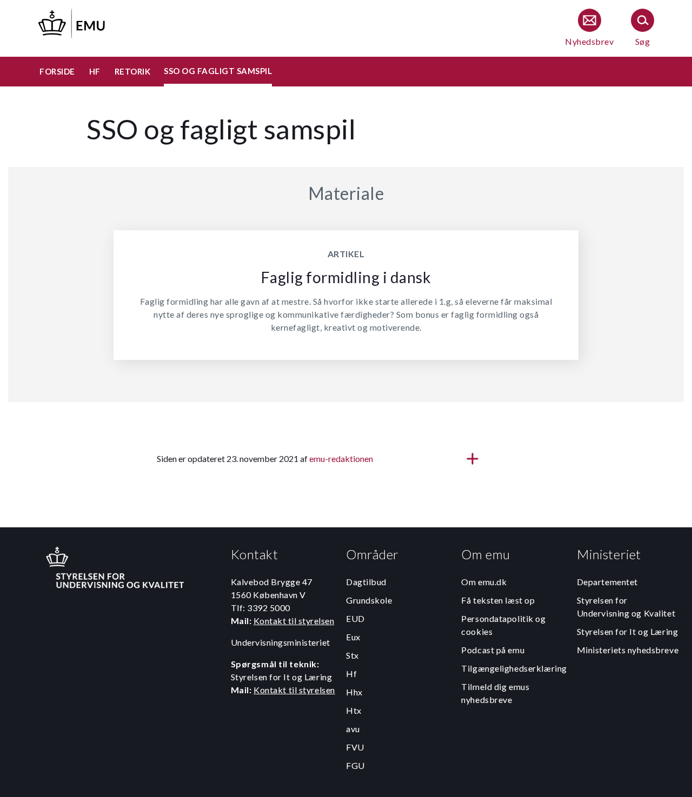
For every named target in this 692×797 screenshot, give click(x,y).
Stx (352, 655)
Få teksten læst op (498, 600)
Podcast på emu (492, 650)
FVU (355, 747)
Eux (353, 637)
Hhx (354, 692)
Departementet (607, 582)
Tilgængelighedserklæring (514, 668)
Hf (351, 673)
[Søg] (642, 28)
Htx (354, 710)
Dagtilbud (366, 582)
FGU (355, 765)
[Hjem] (72, 22)
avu (353, 729)
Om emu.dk (484, 582)
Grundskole (369, 600)
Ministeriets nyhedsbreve (627, 650)
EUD (355, 618)
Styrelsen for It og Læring (627, 631)
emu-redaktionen (341, 458)
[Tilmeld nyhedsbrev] (589, 28)
